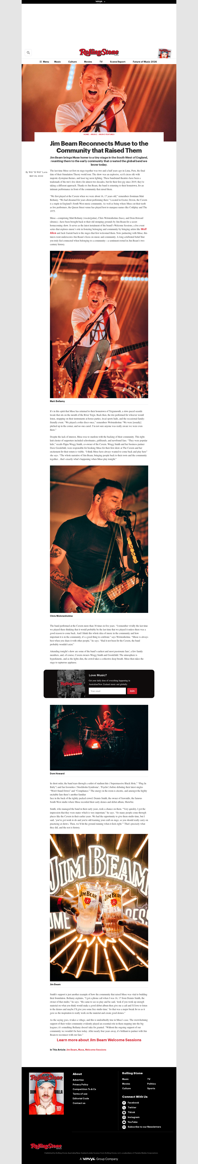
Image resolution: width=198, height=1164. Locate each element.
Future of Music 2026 (145, 62)
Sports (151, 1088)
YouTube (133, 1122)
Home (86, 134)
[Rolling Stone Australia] (99, 55)
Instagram (134, 1117)
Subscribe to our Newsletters (144, 1127)
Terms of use (80, 1094)
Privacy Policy (80, 1084)
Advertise (78, 1080)
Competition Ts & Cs (84, 1089)
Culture (72, 62)
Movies (88, 62)
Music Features (106, 134)
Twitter (132, 1107)
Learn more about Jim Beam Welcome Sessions (99, 1040)
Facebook (133, 1103)
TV (101, 62)
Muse (81, 1050)
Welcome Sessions (95, 1050)
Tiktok (131, 1112)
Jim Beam (71, 1050)
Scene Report (117, 62)
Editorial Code (81, 1098)
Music (57, 62)
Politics (151, 1084)
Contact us (79, 1103)
